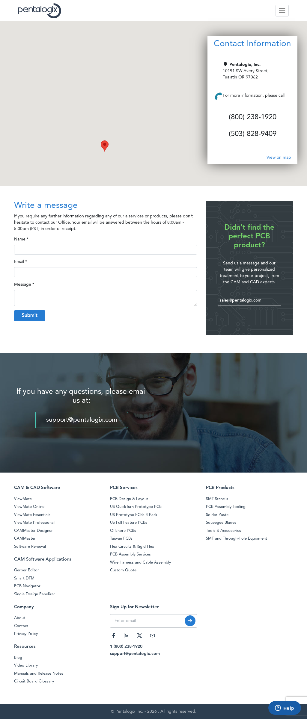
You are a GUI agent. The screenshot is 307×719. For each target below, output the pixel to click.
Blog (18, 658)
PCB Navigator (27, 586)
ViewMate (23, 499)
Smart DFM (24, 578)
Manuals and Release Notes (38, 674)
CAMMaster (25, 539)
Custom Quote (123, 570)
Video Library (26, 665)
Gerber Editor (26, 570)
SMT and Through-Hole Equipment (236, 539)
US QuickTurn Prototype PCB (136, 507)
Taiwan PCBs (121, 539)
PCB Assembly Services (130, 554)
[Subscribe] (190, 620)
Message (22, 284)
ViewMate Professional (34, 523)
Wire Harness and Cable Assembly (140, 562)
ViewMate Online (29, 507)
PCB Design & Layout (129, 499)
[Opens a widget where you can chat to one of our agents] (284, 708)
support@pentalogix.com (81, 420)
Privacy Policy (26, 634)
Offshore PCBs (123, 531)
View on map (279, 157)
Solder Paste (217, 515)
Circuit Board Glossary (34, 681)
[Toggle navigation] (282, 10)
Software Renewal (30, 547)
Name (19, 239)
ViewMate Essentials (32, 515)
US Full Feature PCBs (128, 523)
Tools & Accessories (223, 531)
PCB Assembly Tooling (226, 507)
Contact (21, 626)
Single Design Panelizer (34, 594)
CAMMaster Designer (33, 531)
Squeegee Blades (221, 523)
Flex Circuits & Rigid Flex (132, 547)
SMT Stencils (217, 499)
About (19, 618)
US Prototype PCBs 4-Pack (133, 515)
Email (19, 262)
